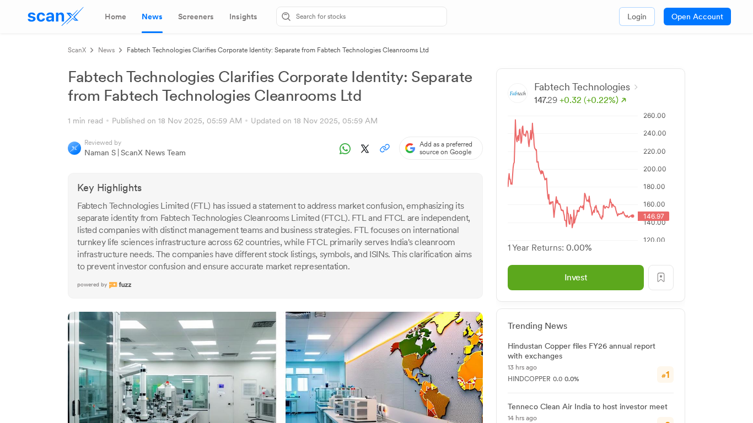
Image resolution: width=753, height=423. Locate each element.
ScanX (77, 50)
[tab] (115, 16)
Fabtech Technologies (582, 87)
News (106, 50)
